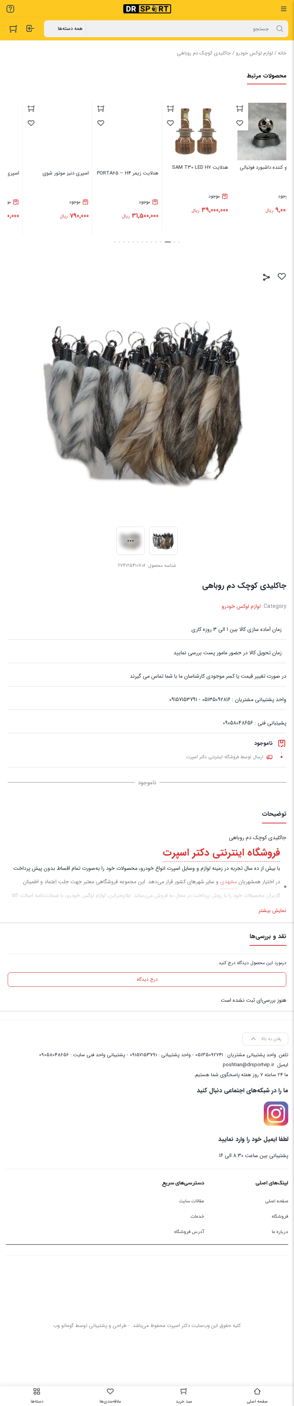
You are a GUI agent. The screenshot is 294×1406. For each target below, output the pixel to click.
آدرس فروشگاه (189, 1231)
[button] (179, 242)
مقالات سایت (191, 1201)
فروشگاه (280, 1216)
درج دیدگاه (147, 979)
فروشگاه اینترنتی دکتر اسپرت (221, 853)
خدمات (197, 1216)
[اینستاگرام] (276, 1113)
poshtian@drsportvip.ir (248, 1065)
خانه (282, 53)
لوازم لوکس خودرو (254, 53)
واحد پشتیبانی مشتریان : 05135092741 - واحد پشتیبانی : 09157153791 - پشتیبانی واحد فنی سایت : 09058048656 (157, 1055)
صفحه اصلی (276, 1201)
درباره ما (280, 1231)
